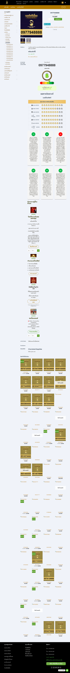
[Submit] (38, 250)
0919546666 (25, 529)
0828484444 (60, 599)
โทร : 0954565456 (50, 654)
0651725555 (37, 564)
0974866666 (49, 512)
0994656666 (60, 459)
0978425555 (49, 442)
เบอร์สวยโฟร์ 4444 (9, 51)
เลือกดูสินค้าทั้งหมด (8, 659)
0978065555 (25, 547)
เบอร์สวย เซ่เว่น (8, 37)
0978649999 (37, 512)
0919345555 (60, 442)
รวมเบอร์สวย (7, 35)
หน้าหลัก (6, 7)
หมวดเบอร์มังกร (7, 650)
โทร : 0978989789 (50, 648)
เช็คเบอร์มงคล (19, 1)
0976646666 (49, 599)
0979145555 (37, 617)
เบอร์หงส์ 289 (7, 19)
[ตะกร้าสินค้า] (65, 2)
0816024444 (60, 582)
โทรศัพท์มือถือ (7, 30)
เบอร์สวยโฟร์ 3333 (9, 49)
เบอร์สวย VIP (7, 34)
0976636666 (60, 617)
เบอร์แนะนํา (6, 72)
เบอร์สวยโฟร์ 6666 (9, 54)
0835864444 (60, 564)
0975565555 (60, 494)
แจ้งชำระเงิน (19, 3)
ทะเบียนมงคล (7, 77)
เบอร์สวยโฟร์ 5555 (9, 53)
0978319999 (49, 477)
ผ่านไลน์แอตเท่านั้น (58, 660)
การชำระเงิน (27, 649)
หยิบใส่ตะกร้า (58, 19)
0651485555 (25, 477)
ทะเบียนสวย (50, 1)
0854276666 (49, 634)
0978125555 (37, 529)
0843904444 (25, 407)
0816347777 (37, 389)
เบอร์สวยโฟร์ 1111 (9, 46)
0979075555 (25, 617)
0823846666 (49, 494)
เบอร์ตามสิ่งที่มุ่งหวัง (8, 70)
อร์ (51, 660)
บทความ (24, 3)
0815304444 (49, 389)
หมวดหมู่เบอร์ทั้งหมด (8, 656)
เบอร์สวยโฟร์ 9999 (9, 60)
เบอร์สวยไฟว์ (7, 41)
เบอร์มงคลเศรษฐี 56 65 (8, 15)
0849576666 (49, 617)
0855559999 (60, 477)
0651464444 (49, 459)
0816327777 (37, 494)
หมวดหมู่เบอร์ (25, 1)
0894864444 (60, 547)
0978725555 (25, 372)
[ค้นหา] (62, 3)
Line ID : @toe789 (50, 657)
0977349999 (25, 582)
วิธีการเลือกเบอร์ (28, 653)
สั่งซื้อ (47, 660)
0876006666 (25, 564)
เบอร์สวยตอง (7, 62)
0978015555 (60, 424)
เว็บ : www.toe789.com (32, 56)
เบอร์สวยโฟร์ (20, 7)
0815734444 (60, 529)
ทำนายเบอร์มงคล (7, 665)
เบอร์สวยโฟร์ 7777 (9, 56)
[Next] (41, 24)
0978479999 (37, 372)
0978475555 (37, 634)
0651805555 (37, 442)
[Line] (67, 670)
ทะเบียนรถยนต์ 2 (7, 66)
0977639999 (49, 529)
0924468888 (60, 512)
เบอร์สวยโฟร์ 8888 (9, 58)
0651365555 (60, 389)
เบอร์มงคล (36, 1)
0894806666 (37, 459)
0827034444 (25, 634)
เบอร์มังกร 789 (43, 1)
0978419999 (25, 599)
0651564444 (60, 407)
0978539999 (25, 442)
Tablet (5, 28)
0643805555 (37, 547)
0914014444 (37, 407)
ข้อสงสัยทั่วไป (28, 647)
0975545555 (49, 407)
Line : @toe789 (31, 54)
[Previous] (22, 24)
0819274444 (25, 424)
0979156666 (49, 564)
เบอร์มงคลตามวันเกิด (8, 23)
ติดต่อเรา (55, 1)
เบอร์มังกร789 (7, 25)
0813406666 (37, 424)
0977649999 (25, 389)
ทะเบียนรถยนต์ (7, 75)
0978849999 (49, 424)
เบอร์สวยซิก (7, 39)
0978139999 (49, 582)
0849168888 (60, 372)
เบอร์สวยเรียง (7, 64)
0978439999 (49, 372)
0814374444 (25, 459)
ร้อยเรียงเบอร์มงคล (28, 655)
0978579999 (60, 634)
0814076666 (37, 477)
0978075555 (25, 512)
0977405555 (37, 599)
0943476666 (49, 547)
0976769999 (25, 494)
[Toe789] (9, 2)
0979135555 (37, 582)
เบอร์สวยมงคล (7, 68)
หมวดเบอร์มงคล (7, 653)
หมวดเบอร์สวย (7, 647)
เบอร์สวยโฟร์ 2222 (9, 48)
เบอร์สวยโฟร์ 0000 (9, 44)
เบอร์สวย (31, 1)
